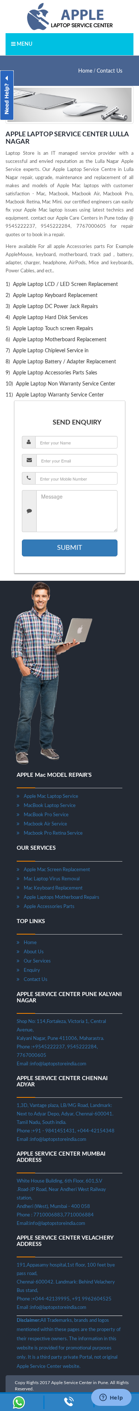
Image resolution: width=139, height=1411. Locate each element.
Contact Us (109, 71)
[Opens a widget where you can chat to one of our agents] (111, 1398)
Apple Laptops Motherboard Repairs (59, 897)
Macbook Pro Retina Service (51, 833)
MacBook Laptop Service (47, 805)
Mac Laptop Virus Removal (49, 879)
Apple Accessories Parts (47, 906)
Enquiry (29, 970)
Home (85, 71)
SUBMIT (69, 548)
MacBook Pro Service (44, 815)
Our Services (35, 961)
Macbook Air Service (43, 824)
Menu (24, 44)
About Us (31, 952)
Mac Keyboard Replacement (51, 888)
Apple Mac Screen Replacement (54, 869)
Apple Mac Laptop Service (48, 796)
